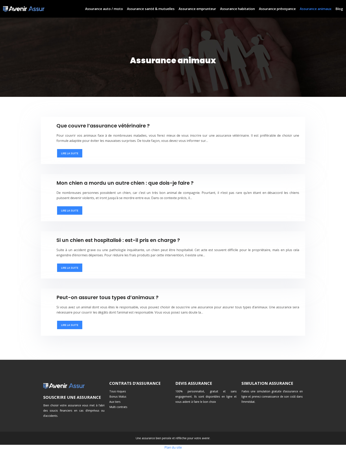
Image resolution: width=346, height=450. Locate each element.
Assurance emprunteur (197, 8)
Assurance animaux (315, 8)
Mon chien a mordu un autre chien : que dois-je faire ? (125, 182)
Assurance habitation (237, 8)
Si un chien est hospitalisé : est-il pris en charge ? (118, 240)
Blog (339, 8)
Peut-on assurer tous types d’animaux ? (107, 297)
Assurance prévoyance (277, 8)
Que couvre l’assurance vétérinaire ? (103, 125)
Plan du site (173, 447)
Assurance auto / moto (104, 8)
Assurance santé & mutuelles (151, 8)
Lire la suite (69, 153)
